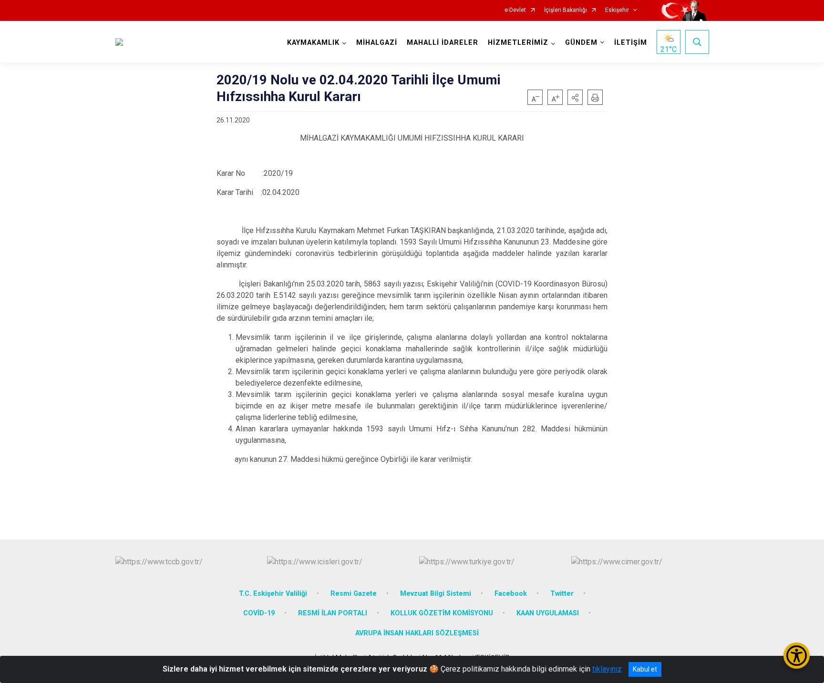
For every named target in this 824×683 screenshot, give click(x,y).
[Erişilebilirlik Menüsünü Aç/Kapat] (796, 655)
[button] (575, 97)
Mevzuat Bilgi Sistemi (435, 594)
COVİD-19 (259, 613)
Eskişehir (617, 10)
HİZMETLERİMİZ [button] (518, 43)
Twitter (562, 594)
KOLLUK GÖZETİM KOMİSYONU (442, 613)
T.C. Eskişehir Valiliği (273, 594)
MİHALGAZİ (376, 43)
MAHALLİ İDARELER (442, 43)
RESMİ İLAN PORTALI (332, 613)
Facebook (510, 594)
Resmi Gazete (353, 594)
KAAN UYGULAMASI (547, 613)
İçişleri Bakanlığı (565, 10)
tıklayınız (607, 668)
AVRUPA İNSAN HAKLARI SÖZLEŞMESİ (417, 633)
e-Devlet (515, 10)
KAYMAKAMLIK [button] (313, 43)
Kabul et (645, 669)
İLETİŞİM (630, 43)
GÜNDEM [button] (581, 43)
